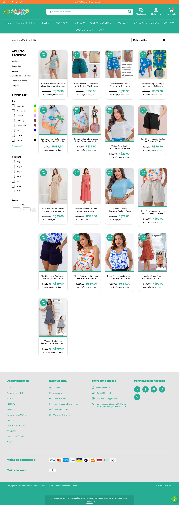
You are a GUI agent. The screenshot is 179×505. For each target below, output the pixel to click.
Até (23, 205)
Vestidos (16, 61)
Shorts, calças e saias (21, 76)
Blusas (15, 71)
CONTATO (169, 23)
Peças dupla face (19, 80)
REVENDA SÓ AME (84, 30)
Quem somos (55, 387)
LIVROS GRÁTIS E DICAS (146, 23)
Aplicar (34, 210)
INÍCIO (8, 23)
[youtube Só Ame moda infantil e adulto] (13, 2)
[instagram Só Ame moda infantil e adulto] (4, 2)
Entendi (89, 501)
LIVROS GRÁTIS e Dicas (60, 415)
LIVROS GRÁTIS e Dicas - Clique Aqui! (89, 2)
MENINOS (78, 23)
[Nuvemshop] (163, 486)
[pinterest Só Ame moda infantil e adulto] (21, 2)
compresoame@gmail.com (107, 398)
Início (14, 40)
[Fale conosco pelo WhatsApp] (174, 499)
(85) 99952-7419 (103, 393)
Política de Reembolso (59, 409)
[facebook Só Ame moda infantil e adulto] (8, 2)
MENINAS (61, 23)
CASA (101, 30)
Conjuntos (16, 66)
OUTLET (122, 23)
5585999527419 (103, 387)
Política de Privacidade (59, 398)
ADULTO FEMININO (26, 23)
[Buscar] (129, 11)
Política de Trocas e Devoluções (63, 404)
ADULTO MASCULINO (101, 23)
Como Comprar (55, 393)
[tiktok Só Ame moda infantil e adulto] (17, 2)
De (13, 205)
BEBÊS (46, 23)
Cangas (15, 85)
